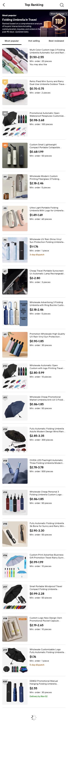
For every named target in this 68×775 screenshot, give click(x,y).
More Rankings (57, 14)
